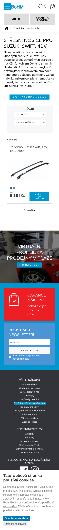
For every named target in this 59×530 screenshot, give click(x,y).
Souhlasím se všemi (16, 518)
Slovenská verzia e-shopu (29, 448)
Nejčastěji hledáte (29, 399)
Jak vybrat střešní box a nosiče (29, 410)
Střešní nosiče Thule (29, 445)
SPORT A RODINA (42, 19)
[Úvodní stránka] (6, 28)
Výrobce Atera (29, 414)
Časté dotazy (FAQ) (29, 392)
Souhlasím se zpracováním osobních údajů (27, 357)
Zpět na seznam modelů (29, 97)
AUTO (16, 19)
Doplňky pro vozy (29, 407)
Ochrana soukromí (29, 441)
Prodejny (29, 395)
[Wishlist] (40, 7)
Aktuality (29, 433)
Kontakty (29, 437)
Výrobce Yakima (29, 418)
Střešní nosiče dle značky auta (30, 403)
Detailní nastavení (15, 524)
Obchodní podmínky (29, 388)
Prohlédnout (29, 265)
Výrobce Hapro (29, 422)
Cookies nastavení (29, 452)
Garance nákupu (29, 384)
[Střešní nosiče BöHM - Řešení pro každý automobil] (17, 7)
